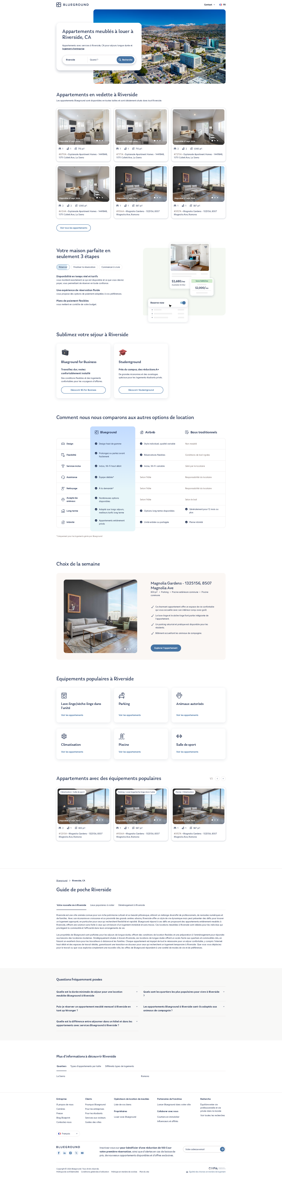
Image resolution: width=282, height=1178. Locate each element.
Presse (59, 1113)
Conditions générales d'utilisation (95, 1172)
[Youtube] (82, 1153)
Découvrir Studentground (141, 390)
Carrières (60, 1109)
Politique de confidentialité (67, 1172)
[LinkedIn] (64, 1153)
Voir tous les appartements (73, 227)
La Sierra (60, 1076)
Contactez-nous (63, 1122)
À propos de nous (64, 1104)
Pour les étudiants (94, 1113)
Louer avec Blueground (125, 1116)
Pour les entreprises (94, 1109)
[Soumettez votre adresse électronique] (222, 1149)
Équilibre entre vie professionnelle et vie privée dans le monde (210, 1108)
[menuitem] (71, 906)
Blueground (61, 880)
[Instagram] (70, 1153)
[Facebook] (58, 1153)
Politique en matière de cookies (124, 1172)
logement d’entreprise (73, 48)
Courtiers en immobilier (168, 1116)
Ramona (145, 1076)
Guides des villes (93, 1122)
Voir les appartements (72, 715)
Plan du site (144, 1172)
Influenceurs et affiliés (167, 1121)
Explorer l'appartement (165, 648)
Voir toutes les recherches (212, 1115)
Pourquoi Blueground (95, 1104)
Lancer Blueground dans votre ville (174, 1104)
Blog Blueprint (63, 1117)
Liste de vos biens (122, 1104)
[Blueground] (68, 1147)
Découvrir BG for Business (83, 390)
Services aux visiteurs (95, 1117)
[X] (76, 1153)
